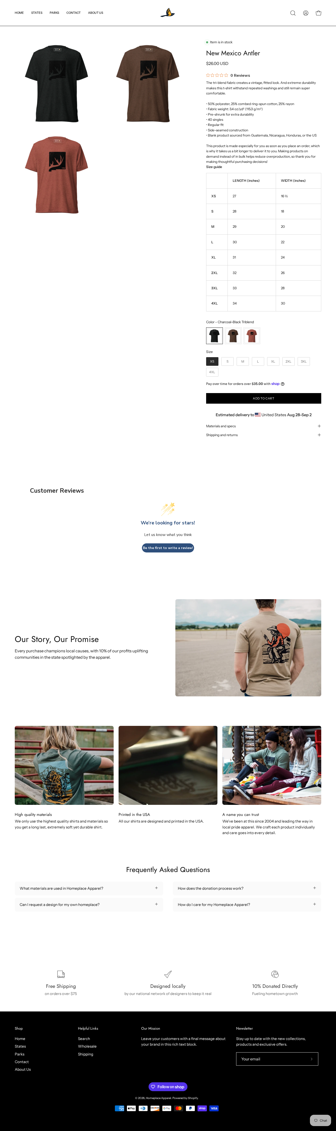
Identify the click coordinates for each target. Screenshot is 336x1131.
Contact (22, 1061)
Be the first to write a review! (168, 548)
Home (20, 1038)
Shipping (85, 1054)
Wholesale (87, 1046)
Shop (19, 1028)
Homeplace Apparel (158, 1098)
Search (84, 1038)
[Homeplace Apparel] (168, 13)
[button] (37, 13)
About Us (23, 1069)
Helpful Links (88, 1028)
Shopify (193, 1098)
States (20, 1046)
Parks (19, 1054)
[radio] (214, 335)
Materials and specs (221, 426)
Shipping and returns (222, 435)
